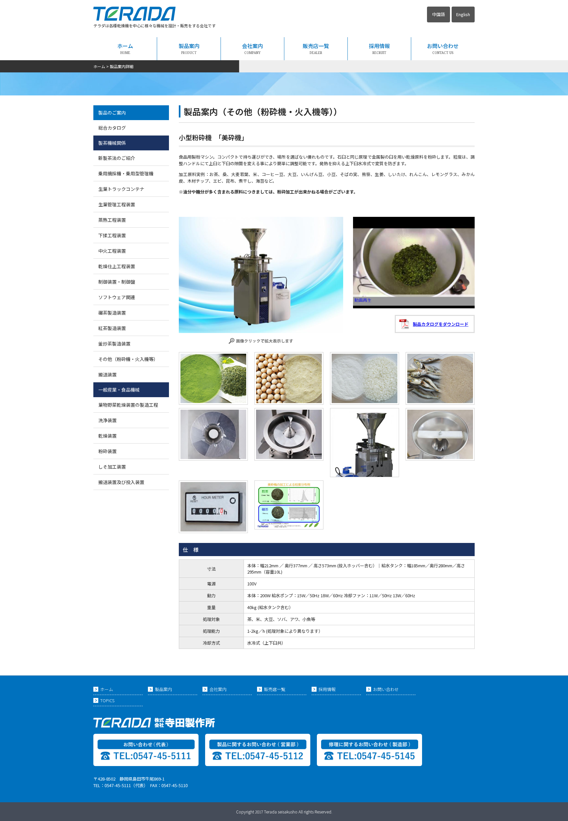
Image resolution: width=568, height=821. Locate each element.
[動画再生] (414, 306)
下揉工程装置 (112, 235)
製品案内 (189, 48)
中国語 (438, 14)
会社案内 (252, 48)
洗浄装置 (107, 420)
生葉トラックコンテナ (121, 189)
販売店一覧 (316, 48)
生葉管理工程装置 (116, 204)
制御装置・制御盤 (116, 281)
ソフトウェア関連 (116, 297)
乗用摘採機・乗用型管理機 (126, 173)
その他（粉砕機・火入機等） (128, 359)
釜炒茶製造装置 (114, 343)
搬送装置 (107, 374)
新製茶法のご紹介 (116, 158)
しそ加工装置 (112, 466)
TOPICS (107, 700)
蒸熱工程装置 (112, 220)
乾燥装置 (107, 435)
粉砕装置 (107, 451)
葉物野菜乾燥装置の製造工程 (128, 404)
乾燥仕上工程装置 (116, 266)
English (463, 14)
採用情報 (379, 48)
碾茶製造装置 (112, 312)
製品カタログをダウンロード (440, 324)
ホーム (125, 48)
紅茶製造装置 (112, 328)
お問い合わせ (443, 48)
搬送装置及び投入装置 (121, 482)
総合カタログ (112, 127)
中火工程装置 (112, 250)
